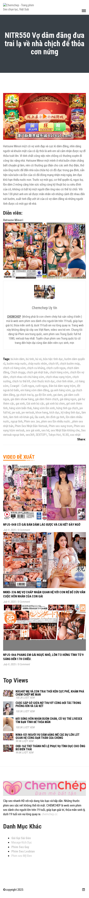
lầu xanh (40, 417)
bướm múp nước (16, 363)
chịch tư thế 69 (21, 381)
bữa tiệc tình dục (53, 359)
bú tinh (30, 359)
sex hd (45, 430)
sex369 (30, 435)
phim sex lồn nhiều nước (56, 421)
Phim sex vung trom (60, 426)
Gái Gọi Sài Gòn (21, 838)
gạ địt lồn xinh (43, 395)
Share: (81, 439)
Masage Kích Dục (21, 842)
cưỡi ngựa (41, 386)
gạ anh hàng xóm (61, 390)
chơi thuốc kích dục (43, 381)
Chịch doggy (18, 372)
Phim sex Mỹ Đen (21, 856)
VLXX (65, 435)
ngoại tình (17, 421)
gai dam (58, 395)
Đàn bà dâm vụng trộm (62, 386)
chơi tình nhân (65, 381)
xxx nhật (75, 435)
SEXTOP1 (41, 435)
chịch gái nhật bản (37, 372)
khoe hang (42, 412)
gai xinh (20, 403)
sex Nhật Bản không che (65, 430)
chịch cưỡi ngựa (55, 368)
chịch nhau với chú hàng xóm (27, 377)
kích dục (54, 412)
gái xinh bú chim (55, 403)
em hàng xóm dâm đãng (34, 390)
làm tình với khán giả (21, 417)
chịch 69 (53, 363)
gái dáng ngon (68, 399)
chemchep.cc (50, 814)
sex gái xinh (33, 430)
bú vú (38, 359)
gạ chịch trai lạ (25, 395)
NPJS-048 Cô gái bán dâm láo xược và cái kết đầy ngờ (41, 524)
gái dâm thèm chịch (46, 399)
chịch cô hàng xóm (14, 368)
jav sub (16, 412)
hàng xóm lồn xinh (44, 408)
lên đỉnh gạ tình (55, 417)
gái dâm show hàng (22, 399)
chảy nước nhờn (37, 363)
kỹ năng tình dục (70, 412)
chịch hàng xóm (59, 372)
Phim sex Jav (32, 421)
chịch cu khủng (36, 368)
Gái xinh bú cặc (35, 403)
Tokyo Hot (54, 435)
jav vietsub (28, 412)
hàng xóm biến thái (20, 408)
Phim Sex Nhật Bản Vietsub (31, 426)
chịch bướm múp (70, 363)
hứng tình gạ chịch (67, 408)
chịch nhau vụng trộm (58, 377)
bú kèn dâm (17, 359)
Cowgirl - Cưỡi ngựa (22, 386)
